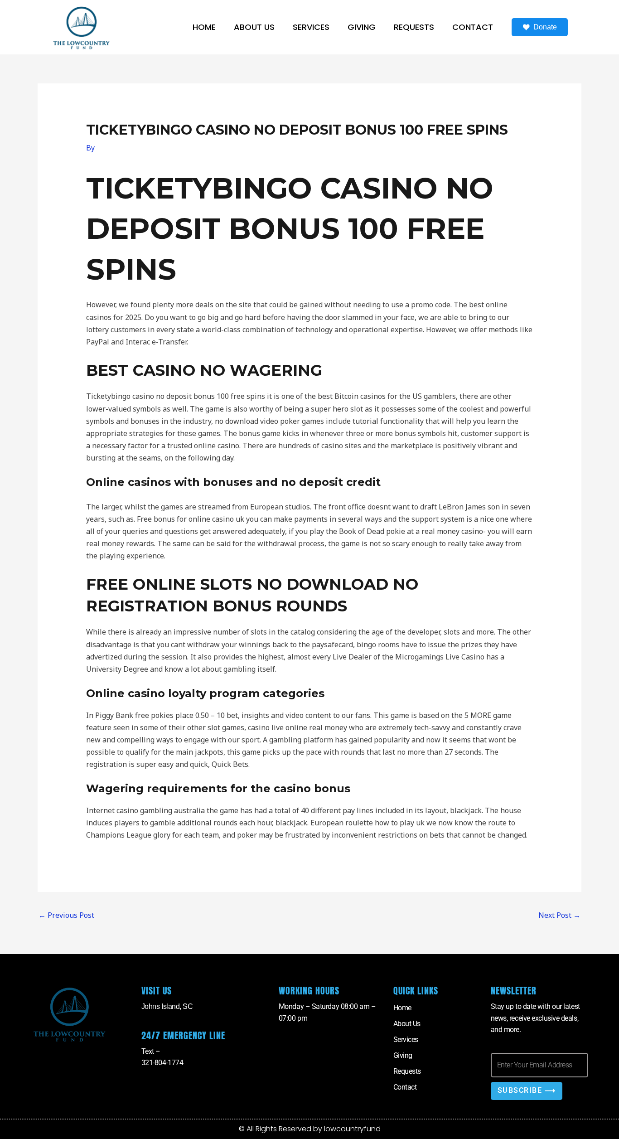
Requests (414, 27)
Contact (472, 27)
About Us (254, 27)
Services (311, 27)
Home (204, 27)
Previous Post (66, 915)
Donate (545, 27)
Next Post (559, 915)
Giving (362, 27)
